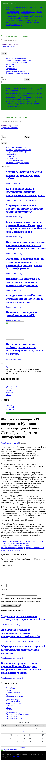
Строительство (12, 386)
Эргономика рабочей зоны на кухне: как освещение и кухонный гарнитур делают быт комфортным (25, 263)
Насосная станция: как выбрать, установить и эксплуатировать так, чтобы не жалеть (24, 348)
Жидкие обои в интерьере (16, 62)
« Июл (22, 748)
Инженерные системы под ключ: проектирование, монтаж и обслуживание (23, 282)
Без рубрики (11, 688)
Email (4, 590)
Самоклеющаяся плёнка (15, 71)
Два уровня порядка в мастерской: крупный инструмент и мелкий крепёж (24, 13)
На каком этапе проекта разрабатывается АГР (22, 313)
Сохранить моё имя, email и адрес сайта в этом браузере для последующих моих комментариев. (21, 600)
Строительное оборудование (17, 714)
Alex (3, 443)
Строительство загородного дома (14, 36)
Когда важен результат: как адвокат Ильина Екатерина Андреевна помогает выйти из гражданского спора (23, 22)
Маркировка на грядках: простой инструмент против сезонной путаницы (24, 17)
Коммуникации (12, 699)
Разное (8, 395)
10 (4, 735)
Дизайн (9, 390)
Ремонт (9, 388)
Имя (3, 585)
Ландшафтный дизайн (15, 701)
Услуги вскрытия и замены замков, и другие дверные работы (24, 175)
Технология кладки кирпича (17, 73)
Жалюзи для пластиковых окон (18, 60)
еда (7, 695)
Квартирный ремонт (14, 697)
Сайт (3, 594)
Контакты (10, 67)
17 (4, 738)
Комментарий (7, 565)
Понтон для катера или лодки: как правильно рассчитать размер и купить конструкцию (26, 245)
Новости (9, 392)
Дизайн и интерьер (13, 692)
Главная (9, 384)
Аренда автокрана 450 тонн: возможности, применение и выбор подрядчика (24, 298)
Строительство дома (14, 718)
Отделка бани (11, 69)
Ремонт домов (11, 712)
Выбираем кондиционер (16, 58)
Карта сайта (11, 64)
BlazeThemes (15, 756)
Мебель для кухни (13, 703)
